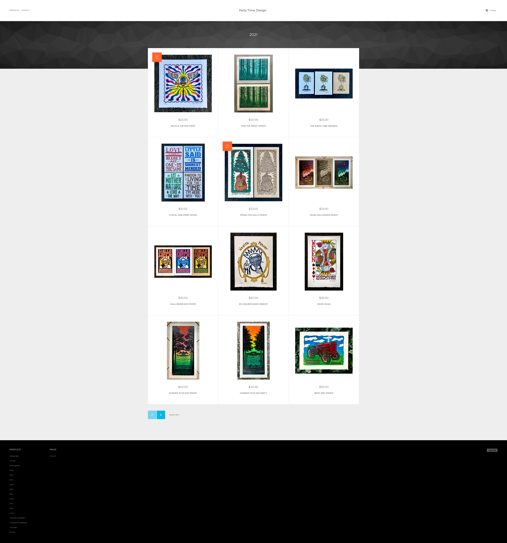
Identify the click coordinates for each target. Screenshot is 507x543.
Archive (12, 532)
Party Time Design (252, 10)
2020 (12, 499)
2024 (12, 480)
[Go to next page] (161, 415)
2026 (11, 470)
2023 (11, 485)
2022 (11, 489)
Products (14, 10)
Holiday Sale (14, 456)
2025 (11, 475)
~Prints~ (13, 461)
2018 (11, 508)
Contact (25, 10)
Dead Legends (15, 466)
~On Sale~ (13, 527)
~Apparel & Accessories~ (19, 523)
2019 (11, 504)
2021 (11, 494)
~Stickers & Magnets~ (18, 518)
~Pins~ (12, 513)
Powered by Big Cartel (492, 450)
